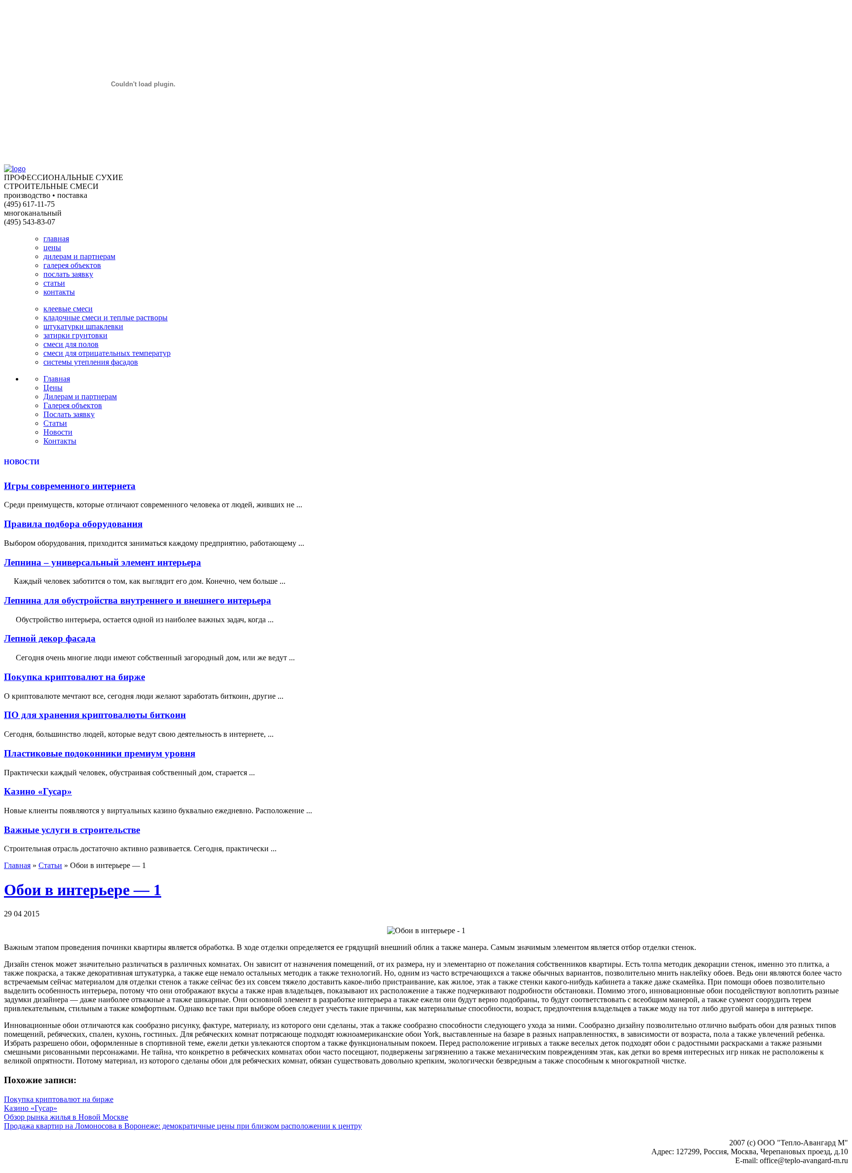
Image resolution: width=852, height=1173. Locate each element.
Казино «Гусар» (38, 791)
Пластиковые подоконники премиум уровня (99, 753)
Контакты (59, 441)
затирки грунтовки (75, 335)
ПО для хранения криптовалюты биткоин (95, 715)
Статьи (55, 423)
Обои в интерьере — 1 (82, 890)
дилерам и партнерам (79, 256)
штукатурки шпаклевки (83, 326)
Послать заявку (69, 414)
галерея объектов (72, 265)
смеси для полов (71, 344)
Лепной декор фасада (50, 638)
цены (52, 247)
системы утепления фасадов (90, 362)
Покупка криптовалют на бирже (74, 677)
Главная (56, 379)
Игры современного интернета (70, 486)
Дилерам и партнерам (80, 396)
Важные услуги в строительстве (72, 830)
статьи (54, 283)
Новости (57, 432)
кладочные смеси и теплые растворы (105, 317)
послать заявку (68, 274)
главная (56, 238)
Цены (53, 387)
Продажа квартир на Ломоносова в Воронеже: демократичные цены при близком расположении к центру (183, 1126)
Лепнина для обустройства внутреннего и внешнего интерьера (137, 600)
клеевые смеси (68, 308)
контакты (59, 292)
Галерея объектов (72, 405)
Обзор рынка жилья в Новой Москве (66, 1117)
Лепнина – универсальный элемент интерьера (102, 562)
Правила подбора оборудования (73, 524)
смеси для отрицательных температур (107, 353)
